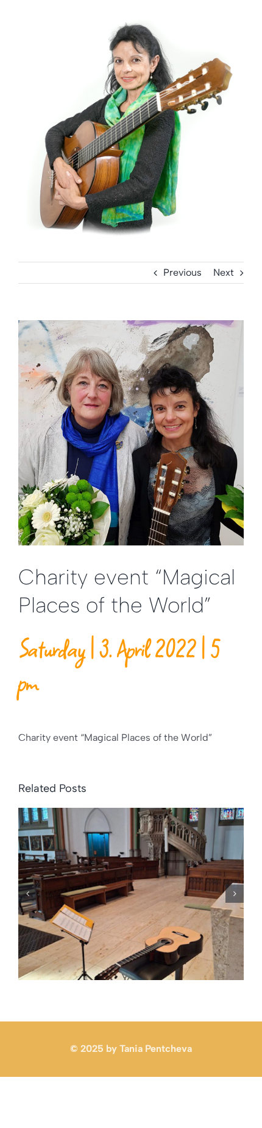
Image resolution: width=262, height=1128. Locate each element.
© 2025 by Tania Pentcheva (131, 1048)
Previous (182, 272)
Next (223, 272)
